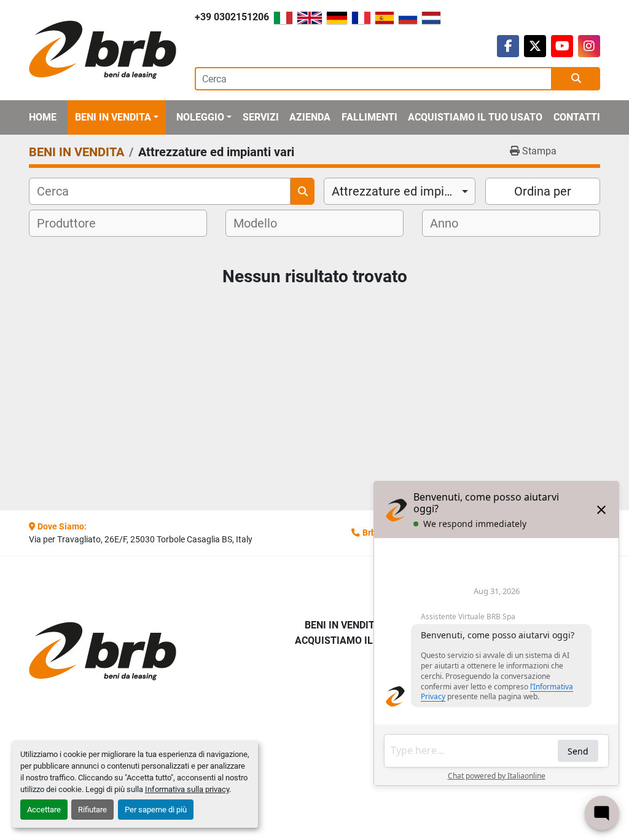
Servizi (261, 117)
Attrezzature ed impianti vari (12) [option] (399, 191)
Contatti (576, 117)
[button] (116, 117)
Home (43, 117)
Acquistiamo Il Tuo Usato (475, 117)
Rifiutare (92, 809)
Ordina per (542, 191)
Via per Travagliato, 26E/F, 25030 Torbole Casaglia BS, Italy (140, 539)
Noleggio (200, 117)
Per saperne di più (156, 809)
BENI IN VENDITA (113, 117)
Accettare (44, 809)
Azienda (309, 117)
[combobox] (399, 191)
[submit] (576, 78)
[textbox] (74, 223)
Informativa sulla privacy (187, 789)
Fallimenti (369, 117)
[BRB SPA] (93, 651)
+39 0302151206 (232, 17)
